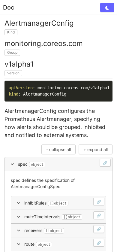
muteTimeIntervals (62, 216)
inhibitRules (62, 202)
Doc (8, 7)
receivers (62, 230)
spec (62, 164)
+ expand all (95, 149)
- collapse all (58, 149)
